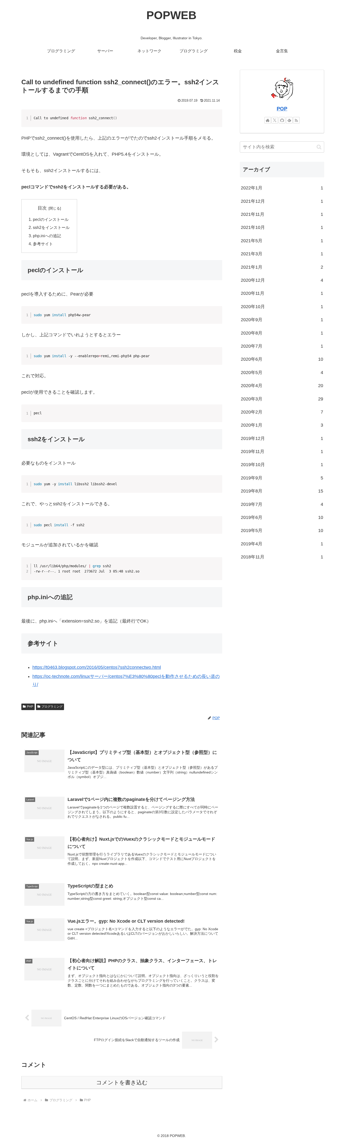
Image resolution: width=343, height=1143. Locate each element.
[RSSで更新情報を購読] (296, 120)
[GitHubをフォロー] (282, 120)
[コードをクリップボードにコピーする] (216, 120)
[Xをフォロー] (274, 120)
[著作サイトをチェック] (267, 120)
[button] (319, 147)
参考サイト (43, 243)
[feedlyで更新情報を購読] (289, 120)
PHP (30, 706)
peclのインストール (51, 219)
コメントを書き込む (122, 1082)
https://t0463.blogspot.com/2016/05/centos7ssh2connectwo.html (96, 667)
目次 (42, 208)
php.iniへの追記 (47, 235)
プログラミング (52, 706)
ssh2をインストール (51, 227)
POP (282, 108)
